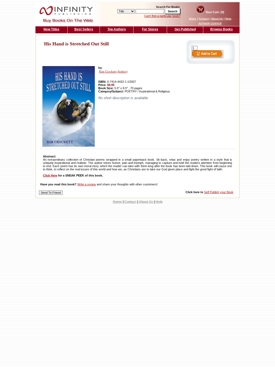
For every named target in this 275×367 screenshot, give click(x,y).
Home (192, 18)
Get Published (185, 29)
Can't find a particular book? (162, 15)
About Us (217, 18)
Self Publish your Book (218, 192)
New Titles (51, 29)
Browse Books (221, 29)
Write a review (86, 184)
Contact (204, 18)
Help (228, 18)
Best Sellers (83, 29)
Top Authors (116, 29)
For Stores (150, 29)
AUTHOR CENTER (210, 23)
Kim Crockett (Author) (113, 71)
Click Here (50, 175)
